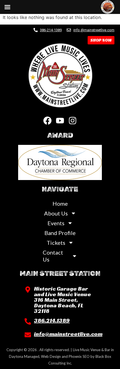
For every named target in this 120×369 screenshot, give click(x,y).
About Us (56, 213)
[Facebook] (47, 120)
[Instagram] (72, 120)
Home (60, 203)
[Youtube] (60, 120)
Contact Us (53, 256)
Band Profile (60, 232)
